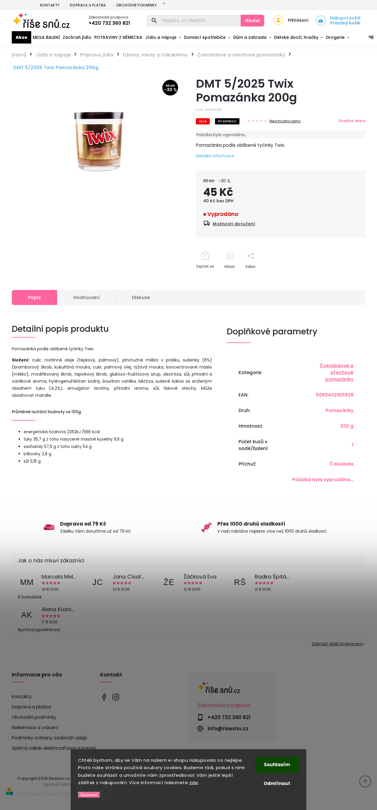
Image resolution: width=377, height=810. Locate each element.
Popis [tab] (34, 297)
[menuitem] (21, 37)
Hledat (252, 20)
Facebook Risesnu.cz (104, 697)
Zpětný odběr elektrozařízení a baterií (54, 748)
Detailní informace (215, 156)
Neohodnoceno (285, 121)
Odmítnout (277, 783)
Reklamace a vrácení (35, 727)
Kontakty (50, 5)
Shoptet (37, 793)
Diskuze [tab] (141, 297)
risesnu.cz (115, 697)
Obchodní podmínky (136, 5)
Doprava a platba (88, 5)
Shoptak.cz (68, 793)
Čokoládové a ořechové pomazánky (336, 372)
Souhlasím (277, 764)
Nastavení (89, 795)
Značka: (351, 120)
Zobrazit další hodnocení (337, 644)
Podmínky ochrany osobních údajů (49, 738)
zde (193, 782)
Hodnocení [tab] (86, 297)
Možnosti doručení (234, 224)
